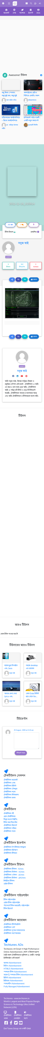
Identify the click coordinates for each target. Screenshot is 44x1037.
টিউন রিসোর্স (8, 908)
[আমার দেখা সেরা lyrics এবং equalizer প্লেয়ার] (11, 686)
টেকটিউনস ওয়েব (7, 1017)
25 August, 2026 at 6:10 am (24, 730)
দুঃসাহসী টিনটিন (33, 125)
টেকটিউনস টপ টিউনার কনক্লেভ (15, 847)
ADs (38, 13)
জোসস (35, 279)
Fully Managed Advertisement (17, 986)
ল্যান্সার (22, 13)
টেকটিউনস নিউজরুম (11, 794)
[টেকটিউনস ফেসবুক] (6, 1023)
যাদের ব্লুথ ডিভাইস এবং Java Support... (11, 668)
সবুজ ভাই (23, 243)
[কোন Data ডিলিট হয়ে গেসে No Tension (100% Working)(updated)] (33, 686)
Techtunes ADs (13, 945)
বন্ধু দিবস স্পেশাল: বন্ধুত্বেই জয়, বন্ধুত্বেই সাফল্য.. (9, 95)
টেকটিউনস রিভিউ (10, 786)
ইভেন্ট (30, 13)
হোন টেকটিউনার (9, 816)
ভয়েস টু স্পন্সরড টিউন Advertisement (18, 974)
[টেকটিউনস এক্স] (15, 1023)
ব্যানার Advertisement (12, 963)
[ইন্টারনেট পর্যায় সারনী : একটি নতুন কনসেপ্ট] (33, 109)
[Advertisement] (22, 49)
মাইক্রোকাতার (32, 100)
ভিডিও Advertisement (12, 966)
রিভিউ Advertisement (12, 977)
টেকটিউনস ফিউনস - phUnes (15, 878)
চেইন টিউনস (8, 883)
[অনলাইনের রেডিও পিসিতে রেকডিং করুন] (33, 85)
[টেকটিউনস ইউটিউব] (20, 1023)
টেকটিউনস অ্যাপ (28, 1017)
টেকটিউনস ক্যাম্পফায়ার (12, 933)
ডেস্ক (14, 13)
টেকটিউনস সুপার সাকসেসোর (14, 930)
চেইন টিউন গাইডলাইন (12, 902)
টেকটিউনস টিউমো (10, 853)
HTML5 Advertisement (13, 969)
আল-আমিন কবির (11, 100)
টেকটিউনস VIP (9, 927)
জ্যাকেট (6, 13)
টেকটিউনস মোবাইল (18, 1017)
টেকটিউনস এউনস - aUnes (14, 875)
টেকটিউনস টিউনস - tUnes (13, 869)
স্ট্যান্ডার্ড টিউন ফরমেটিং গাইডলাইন (16, 905)
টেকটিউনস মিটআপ (11, 850)
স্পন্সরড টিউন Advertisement (15, 972)
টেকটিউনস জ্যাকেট (11, 780)
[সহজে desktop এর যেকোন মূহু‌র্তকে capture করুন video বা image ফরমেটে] (33, 658)
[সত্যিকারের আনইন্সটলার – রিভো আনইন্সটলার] (11, 109)
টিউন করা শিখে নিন (10, 822)
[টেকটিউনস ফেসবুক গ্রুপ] (11, 1023)
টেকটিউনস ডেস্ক (9, 783)
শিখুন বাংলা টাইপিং (10, 819)
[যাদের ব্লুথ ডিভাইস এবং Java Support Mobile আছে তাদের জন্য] (11, 658)
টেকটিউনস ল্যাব (9, 791)
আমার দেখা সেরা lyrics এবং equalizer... (10, 696)
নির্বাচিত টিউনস (9, 880)
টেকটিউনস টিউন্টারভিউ (12, 924)
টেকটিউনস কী (9, 813)
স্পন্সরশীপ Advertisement (14, 983)
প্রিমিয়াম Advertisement (13, 980)
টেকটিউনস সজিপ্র (10, 828)
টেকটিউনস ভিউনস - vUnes (14, 872)
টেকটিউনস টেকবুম (10, 789)
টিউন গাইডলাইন (10, 899)
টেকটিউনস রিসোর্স (10, 825)
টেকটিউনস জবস (10, 797)
